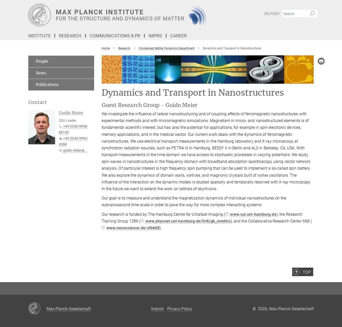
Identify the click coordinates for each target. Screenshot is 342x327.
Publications (47, 84)
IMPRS (155, 36)
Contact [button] (37, 102)
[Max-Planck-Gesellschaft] (37, 309)
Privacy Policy (179, 308)
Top (307, 272)
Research (70, 36)
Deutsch (271, 14)
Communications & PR (115, 36)
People (42, 61)
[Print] (321, 61)
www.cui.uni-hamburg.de (253, 214)
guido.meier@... (75, 150)
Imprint (157, 308)
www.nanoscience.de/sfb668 (133, 228)
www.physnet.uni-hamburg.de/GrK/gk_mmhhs (188, 221)
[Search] (312, 13)
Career (178, 36)
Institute (39, 36)
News (41, 73)
